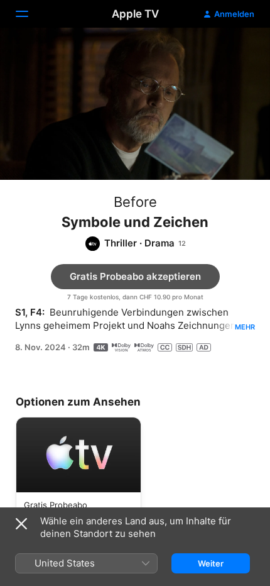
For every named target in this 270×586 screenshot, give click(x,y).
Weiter (211, 563)
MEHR (245, 327)
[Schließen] (21, 523)
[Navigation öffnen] (29, 14)
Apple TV (135, 14)
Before (135, 202)
